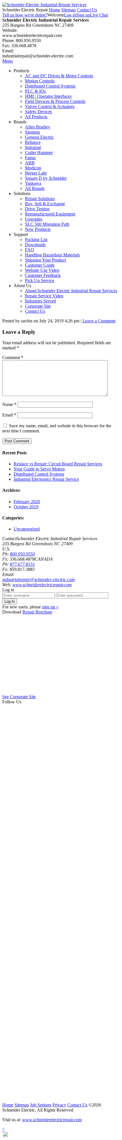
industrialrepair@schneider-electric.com (38, 579)
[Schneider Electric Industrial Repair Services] (44, 4)
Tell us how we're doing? (24, 15)
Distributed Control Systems (39, 474)
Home (54, 9)
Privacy (59, 1104)
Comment (12, 357)
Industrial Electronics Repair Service (46, 479)
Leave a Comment (99, 320)
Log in (70, 15)
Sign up (83, 15)
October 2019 (26, 506)
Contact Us (87, 9)
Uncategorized (27, 529)
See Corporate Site (19, 696)
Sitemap (68, 9)
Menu (7, 61)
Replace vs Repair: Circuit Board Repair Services (58, 463)
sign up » (50, 606)
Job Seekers (40, 1104)
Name (9, 404)
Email (9, 415)
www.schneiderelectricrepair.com (42, 584)
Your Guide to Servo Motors (39, 469)
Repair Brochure (37, 612)
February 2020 (27, 501)
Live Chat (99, 15)
